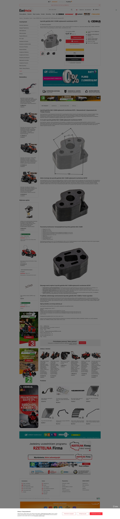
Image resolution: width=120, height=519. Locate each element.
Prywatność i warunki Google (39, 515)
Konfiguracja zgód (82, 513)
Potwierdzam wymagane (69, 513)
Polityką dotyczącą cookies (46, 513)
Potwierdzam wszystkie (96, 513)
